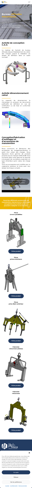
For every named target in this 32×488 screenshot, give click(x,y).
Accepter (16, 472)
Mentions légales (22, 485)
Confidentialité (14, 485)
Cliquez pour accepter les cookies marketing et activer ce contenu (16, 181)
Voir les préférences (16, 482)
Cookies (7, 485)
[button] (29, 453)
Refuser (16, 477)
